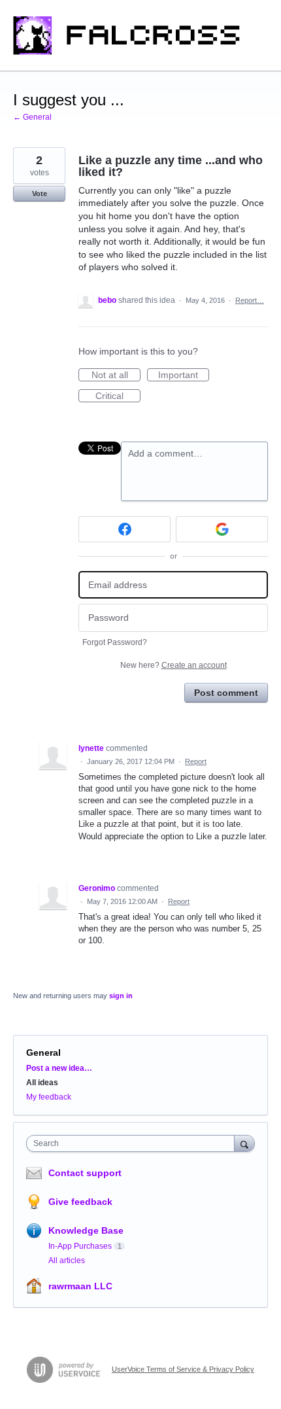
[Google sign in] (222, 529)
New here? (173, 665)
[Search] (244, 1143)
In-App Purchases (80, 1246)
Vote (39, 194)
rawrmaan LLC (80, 1286)
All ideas (42, 1082)
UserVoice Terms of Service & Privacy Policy (183, 1369)
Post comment (226, 692)
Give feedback (80, 1201)
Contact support (85, 1172)
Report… (249, 300)
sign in (121, 996)
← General (32, 117)
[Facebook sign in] (124, 529)
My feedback (48, 1097)
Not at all (115, 375)
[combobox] (133, 1143)
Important (183, 375)
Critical (117, 396)
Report (196, 761)
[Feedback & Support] (140, 35)
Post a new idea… (59, 1068)
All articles (66, 1260)
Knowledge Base (86, 1230)
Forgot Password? (114, 642)
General (43, 1052)
